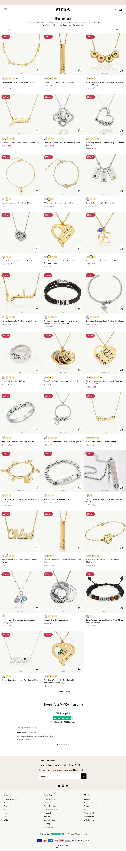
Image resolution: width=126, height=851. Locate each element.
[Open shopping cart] (120, 9)
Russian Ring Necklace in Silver (56, 620)
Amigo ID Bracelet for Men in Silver (57, 499)
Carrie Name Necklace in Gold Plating (101, 441)
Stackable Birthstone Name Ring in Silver (18, 441)
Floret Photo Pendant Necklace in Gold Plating (62, 381)
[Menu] (5, 9)
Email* (43, 776)
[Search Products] (116, 9)
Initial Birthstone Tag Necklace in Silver (101, 203)
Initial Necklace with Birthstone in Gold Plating (104, 261)
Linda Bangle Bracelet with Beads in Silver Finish (105, 321)
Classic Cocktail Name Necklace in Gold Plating (20, 142)
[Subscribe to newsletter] (83, 776)
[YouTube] (67, 785)
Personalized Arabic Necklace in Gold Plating (19, 321)
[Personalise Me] (37, 70)
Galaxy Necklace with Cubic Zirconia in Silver (62, 142)
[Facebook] (59, 785)
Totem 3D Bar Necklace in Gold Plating (59, 82)
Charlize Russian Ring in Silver (13, 381)
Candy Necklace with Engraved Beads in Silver (20, 261)
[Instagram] (63, 785)
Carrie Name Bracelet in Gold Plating (58, 203)
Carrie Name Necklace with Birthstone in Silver (20, 680)
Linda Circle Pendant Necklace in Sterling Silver (62, 441)
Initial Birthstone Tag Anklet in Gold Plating (18, 203)
